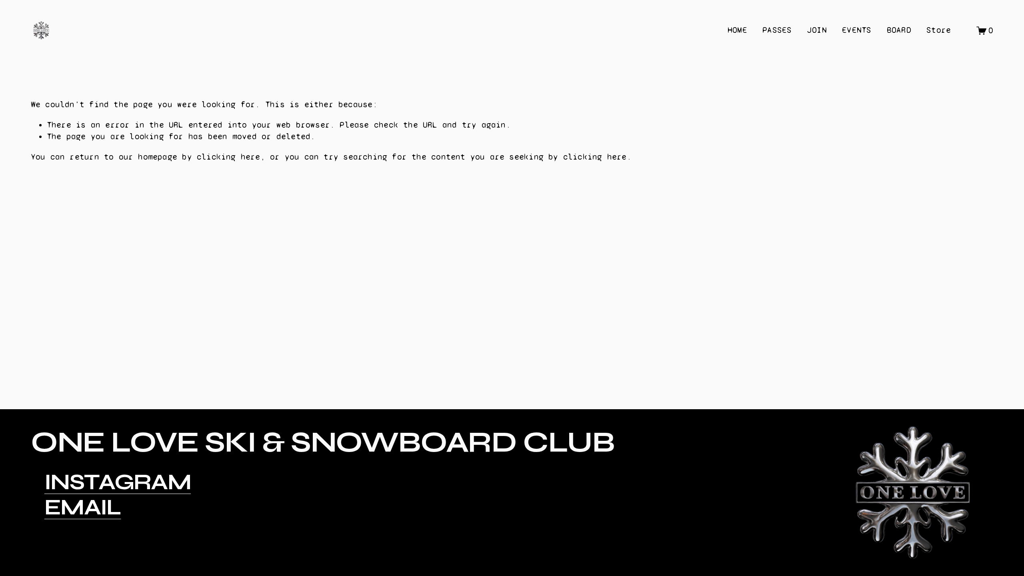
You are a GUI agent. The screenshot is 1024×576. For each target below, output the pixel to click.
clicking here (228, 157)
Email (82, 507)
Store (938, 30)
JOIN (817, 30)
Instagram (117, 482)
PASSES (777, 30)
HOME (737, 30)
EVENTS (856, 30)
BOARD (899, 30)
